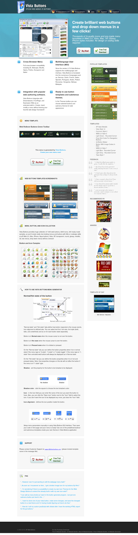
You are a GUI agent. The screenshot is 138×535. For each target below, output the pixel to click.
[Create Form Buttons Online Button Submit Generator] (104, 316)
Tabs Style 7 (100, 155)
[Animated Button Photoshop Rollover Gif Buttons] (104, 75)
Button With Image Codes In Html (105, 145)
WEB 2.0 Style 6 (101, 133)
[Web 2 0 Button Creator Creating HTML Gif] (35, 263)
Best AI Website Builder (86, 532)
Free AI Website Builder (59, 532)
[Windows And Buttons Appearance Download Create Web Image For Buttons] (104, 111)
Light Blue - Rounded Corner (106, 150)
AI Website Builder (72, 532)
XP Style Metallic (101, 127)
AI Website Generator (114, 532)
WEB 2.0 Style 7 (101, 148)
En (53, 530)
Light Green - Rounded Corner (106, 136)
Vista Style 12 (100, 129)
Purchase (60, 530)
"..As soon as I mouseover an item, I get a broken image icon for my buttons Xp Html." (50, 485)
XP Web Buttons (30, 530)
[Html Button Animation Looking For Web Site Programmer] (65, 263)
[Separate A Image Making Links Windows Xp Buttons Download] (36, 192)
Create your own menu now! (50, 152)
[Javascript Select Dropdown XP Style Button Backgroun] (64, 192)
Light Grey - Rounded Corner (106, 153)
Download (66, 530)
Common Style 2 (101, 131)
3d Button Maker (101, 142)
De (55, 530)
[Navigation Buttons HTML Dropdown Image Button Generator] (64, 210)
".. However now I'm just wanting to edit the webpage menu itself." (42, 482)
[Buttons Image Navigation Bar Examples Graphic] (104, 93)
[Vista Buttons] (34, 13)
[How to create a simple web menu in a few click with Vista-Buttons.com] (42, 38)
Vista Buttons (61, 150)
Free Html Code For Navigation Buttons (106, 139)
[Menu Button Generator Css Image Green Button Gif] (36, 210)
